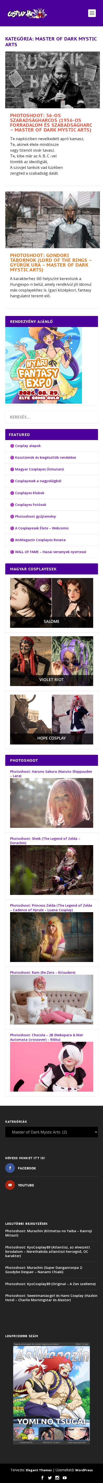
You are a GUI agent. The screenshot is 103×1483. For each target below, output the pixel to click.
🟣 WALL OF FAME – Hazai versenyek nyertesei (48, 552)
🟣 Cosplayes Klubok (27, 493)
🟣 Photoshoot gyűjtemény (33, 516)
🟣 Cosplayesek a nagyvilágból (35, 481)
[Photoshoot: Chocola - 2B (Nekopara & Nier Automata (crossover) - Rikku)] (51, 1090)
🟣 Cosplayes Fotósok (28, 504)
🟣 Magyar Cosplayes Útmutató (37, 469)
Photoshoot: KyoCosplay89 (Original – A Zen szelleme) (50, 1284)
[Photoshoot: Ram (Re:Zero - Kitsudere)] (51, 1023)
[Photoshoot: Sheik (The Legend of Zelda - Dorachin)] (51, 893)
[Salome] (51, 626)
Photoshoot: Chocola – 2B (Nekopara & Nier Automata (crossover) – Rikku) (46, 1037)
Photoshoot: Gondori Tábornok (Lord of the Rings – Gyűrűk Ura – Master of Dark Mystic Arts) (51, 262)
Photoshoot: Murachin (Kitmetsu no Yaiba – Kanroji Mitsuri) (48, 1233)
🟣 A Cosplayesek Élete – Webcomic (39, 528)
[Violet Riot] (51, 684)
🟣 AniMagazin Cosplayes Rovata (38, 540)
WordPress (84, 1470)
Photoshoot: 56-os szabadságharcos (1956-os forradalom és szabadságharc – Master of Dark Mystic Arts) (51, 122)
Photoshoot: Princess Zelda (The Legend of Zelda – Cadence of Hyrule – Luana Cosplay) (51, 907)
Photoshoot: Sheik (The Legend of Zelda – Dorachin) (45, 840)
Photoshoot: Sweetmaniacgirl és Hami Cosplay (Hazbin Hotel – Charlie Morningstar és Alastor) (51, 1297)
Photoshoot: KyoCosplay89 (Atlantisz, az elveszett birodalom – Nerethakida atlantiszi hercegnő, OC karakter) (47, 1251)
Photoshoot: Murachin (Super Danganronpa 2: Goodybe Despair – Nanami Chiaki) (44, 1269)
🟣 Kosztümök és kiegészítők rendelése (43, 457)
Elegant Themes (39, 1470)
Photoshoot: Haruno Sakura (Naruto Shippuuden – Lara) (51, 773)
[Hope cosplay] (51, 743)
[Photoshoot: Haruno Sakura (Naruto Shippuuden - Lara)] (51, 826)
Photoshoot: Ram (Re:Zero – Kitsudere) (42, 972)
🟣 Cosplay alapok (25, 445)
